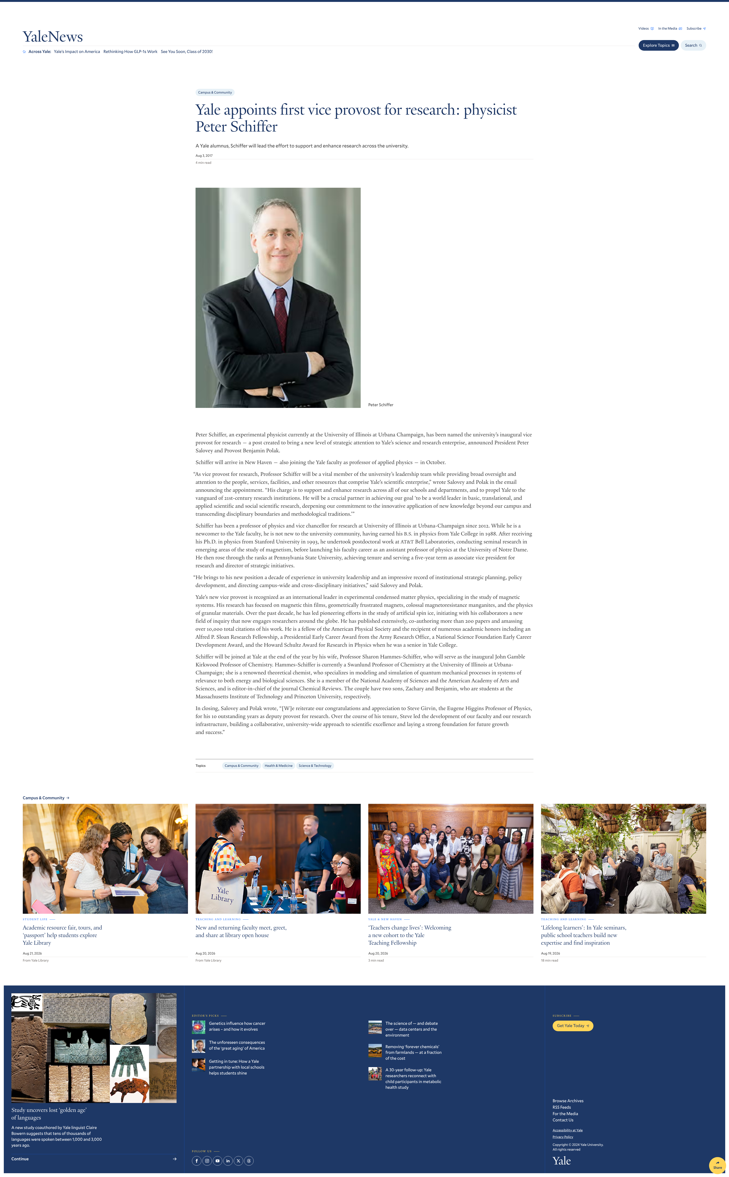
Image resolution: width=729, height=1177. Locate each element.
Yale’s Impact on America (77, 51)
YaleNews (53, 38)
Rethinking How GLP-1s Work (130, 51)
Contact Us (563, 1120)
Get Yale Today (571, 1025)
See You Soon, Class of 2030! (187, 51)
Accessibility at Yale (568, 1130)
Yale (562, 1162)
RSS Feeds (562, 1107)
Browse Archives (568, 1101)
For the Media (565, 1113)
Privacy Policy (563, 1136)
